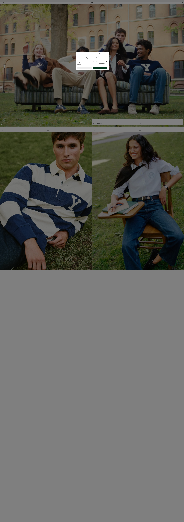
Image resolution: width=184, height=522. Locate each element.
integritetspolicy (102, 63)
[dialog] (92, 61)
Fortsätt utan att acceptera (103, 53)
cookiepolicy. (79, 64)
